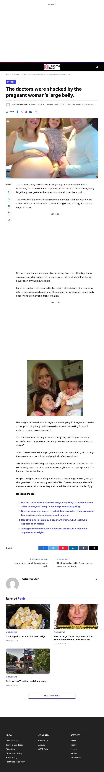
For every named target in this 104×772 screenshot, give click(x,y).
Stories (10, 82)
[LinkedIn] (8, 205)
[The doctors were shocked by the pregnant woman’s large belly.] (52, 148)
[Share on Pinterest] (26, 111)
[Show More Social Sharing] (36, 111)
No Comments (75, 104)
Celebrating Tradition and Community (26, 681)
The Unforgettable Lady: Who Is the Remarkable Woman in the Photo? (73, 638)
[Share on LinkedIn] (30, 111)
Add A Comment (52, 696)
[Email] (8, 219)
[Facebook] (8, 191)
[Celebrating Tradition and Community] (28, 661)
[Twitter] (8, 198)
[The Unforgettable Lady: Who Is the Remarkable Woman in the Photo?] (76, 616)
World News (11, 632)
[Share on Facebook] (17, 111)
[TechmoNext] (52, 66)
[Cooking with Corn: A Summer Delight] (28, 616)
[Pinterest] (8, 212)
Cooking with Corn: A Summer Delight (26, 636)
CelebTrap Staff (20, 104)
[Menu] (7, 67)
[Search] (96, 67)
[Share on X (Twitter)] (22, 111)
